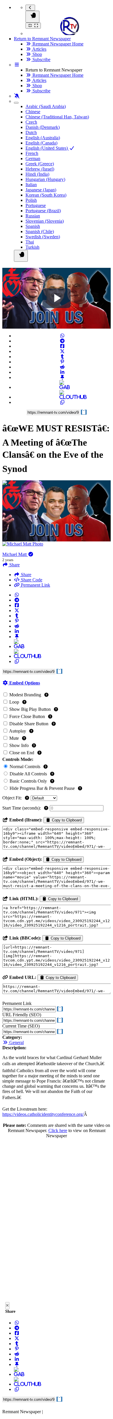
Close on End (21, 752)
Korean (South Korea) (45, 195)
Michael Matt (15, 554)
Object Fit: (12, 797)
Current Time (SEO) (21, 1025)
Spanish (32, 226)
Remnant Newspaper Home (57, 43)
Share (25, 574)
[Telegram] (62, 340)
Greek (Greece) (39, 163)
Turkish (32, 247)
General (16, 1042)
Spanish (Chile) (39, 231)
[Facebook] (62, 346)
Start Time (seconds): (22, 807)
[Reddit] (62, 367)
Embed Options (24, 682)
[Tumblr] (62, 356)
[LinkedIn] (62, 372)
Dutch (31, 132)
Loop (14, 702)
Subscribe (40, 59)
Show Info (19, 745)
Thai (29, 241)
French (31, 153)
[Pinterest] (62, 361)
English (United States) (47, 148)
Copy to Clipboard (66, 820)
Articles (38, 49)
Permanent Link (35, 585)
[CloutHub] (62, 397)
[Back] (30, 8)
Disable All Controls (28, 773)
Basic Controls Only (28, 781)
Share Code (31, 579)
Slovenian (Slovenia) (44, 221)
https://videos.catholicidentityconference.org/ (43, 1114)
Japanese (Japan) (40, 189)
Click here (57, 1130)
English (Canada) (41, 142)
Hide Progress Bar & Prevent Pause (42, 788)
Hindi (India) (37, 174)
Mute (14, 738)
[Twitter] (62, 351)
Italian (31, 184)
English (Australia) (42, 137)
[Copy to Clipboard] (62, 402)
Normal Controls (24, 766)
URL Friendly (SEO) (21, 1014)
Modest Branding (25, 694)
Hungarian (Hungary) (45, 179)
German (32, 158)
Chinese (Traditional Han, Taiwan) (57, 116)
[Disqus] (56, 1221)
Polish (31, 200)
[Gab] (62, 387)
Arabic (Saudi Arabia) (45, 106)
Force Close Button (27, 716)
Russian (32, 215)
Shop (36, 54)
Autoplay (17, 730)
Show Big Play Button (30, 709)
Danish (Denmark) (42, 127)
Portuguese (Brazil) (43, 210)
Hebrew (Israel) (39, 168)
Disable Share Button (29, 723)
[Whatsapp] (62, 335)
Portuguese (35, 205)
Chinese (32, 111)
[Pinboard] (62, 377)
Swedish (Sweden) (42, 236)
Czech (31, 122)
